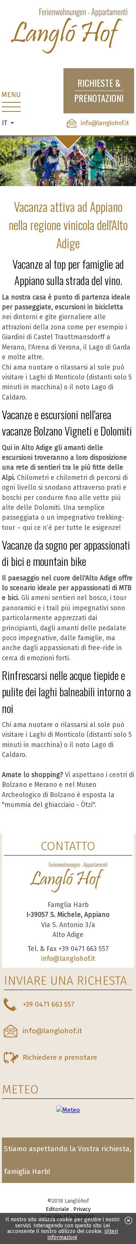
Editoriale (57, 1209)
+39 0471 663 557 (48, 1004)
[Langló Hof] (68, 31)
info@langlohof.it (104, 123)
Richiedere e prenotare (60, 1057)
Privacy (82, 1209)
